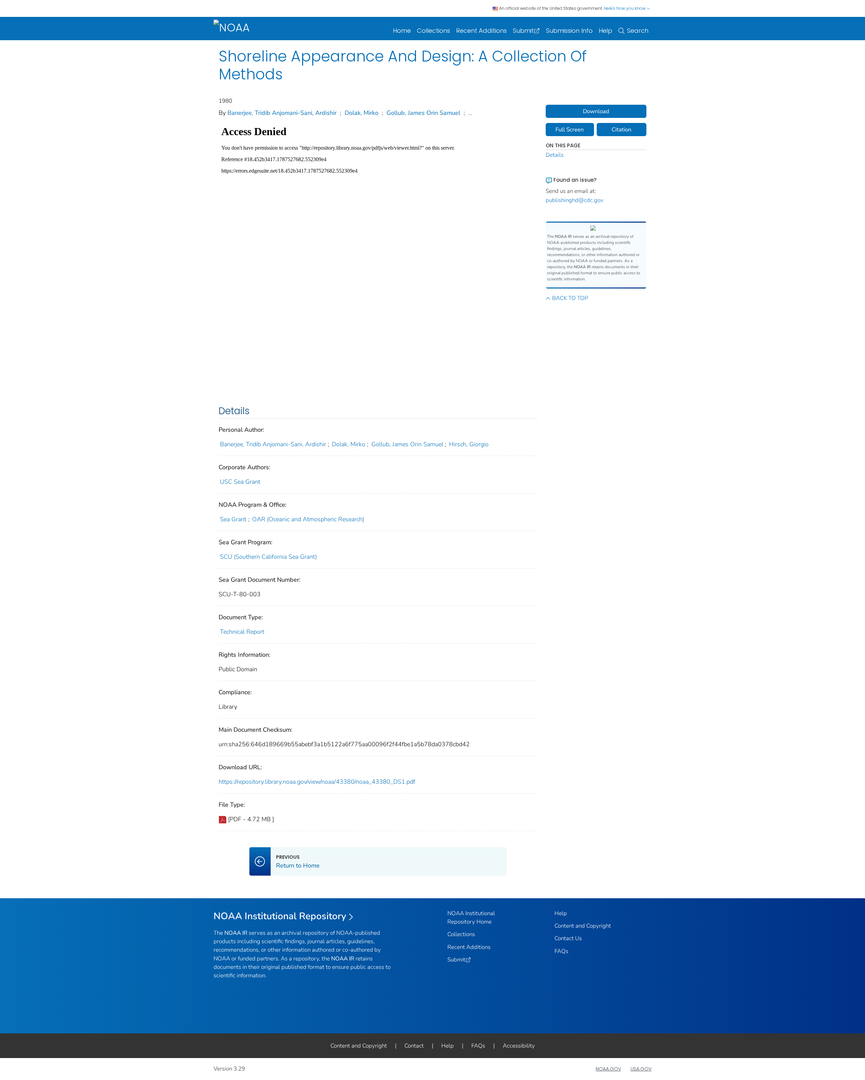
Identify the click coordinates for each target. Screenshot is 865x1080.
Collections (433, 30)
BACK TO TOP (570, 298)
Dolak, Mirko (361, 113)
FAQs (561, 951)
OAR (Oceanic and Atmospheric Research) (308, 519)
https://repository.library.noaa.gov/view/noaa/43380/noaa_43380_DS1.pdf (317, 782)
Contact (414, 1046)
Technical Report (242, 632)
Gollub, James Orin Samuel (423, 113)
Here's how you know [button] (625, 8)
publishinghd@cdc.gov (574, 200)
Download (596, 111)
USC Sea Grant (240, 482)
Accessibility (519, 1046)
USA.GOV (641, 1068)
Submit (523, 30)
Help (605, 30)
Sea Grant (233, 519)
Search (637, 30)
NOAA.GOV (608, 1068)
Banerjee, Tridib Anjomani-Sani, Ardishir (282, 113)
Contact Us (568, 938)
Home (402, 30)
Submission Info (569, 30)
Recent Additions (481, 30)
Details (555, 155)
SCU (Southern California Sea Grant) (268, 557)
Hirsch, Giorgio (469, 444)
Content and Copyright (582, 926)
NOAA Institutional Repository (280, 916)
